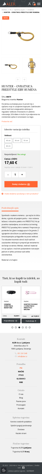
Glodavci (21, 379)
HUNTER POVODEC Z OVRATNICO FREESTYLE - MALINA (31, 306)
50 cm (17, 140)
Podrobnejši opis (10, 207)
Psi (10, 10)
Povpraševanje (9, 321)
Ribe (21, 382)
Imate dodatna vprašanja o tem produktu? (21, 194)
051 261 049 (22, 353)
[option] (10, 66)
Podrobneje (30, 321)
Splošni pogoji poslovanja (21, 425)
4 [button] (23, 327)
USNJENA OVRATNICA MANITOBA (8, 306)
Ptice (21, 375)
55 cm (26, 140)
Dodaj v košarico (19, 184)
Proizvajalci (21, 405)
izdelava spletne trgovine (16, 471)
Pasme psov (21, 401)
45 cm (8, 140)
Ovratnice (30, 10)
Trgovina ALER (21, 448)
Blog (21, 398)
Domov (4, 10)
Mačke (21, 371)
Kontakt (21, 408)
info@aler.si (22, 356)
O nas (21, 394)
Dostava (21, 429)
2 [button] (16, 327)
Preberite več (7, 121)
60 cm (8, 146)
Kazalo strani (21, 433)
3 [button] (19, 327)
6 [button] (29, 327)
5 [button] (26, 327)
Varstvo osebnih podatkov (21, 421)
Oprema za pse (19, 10)
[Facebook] (23, 468)
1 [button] (12, 327)
